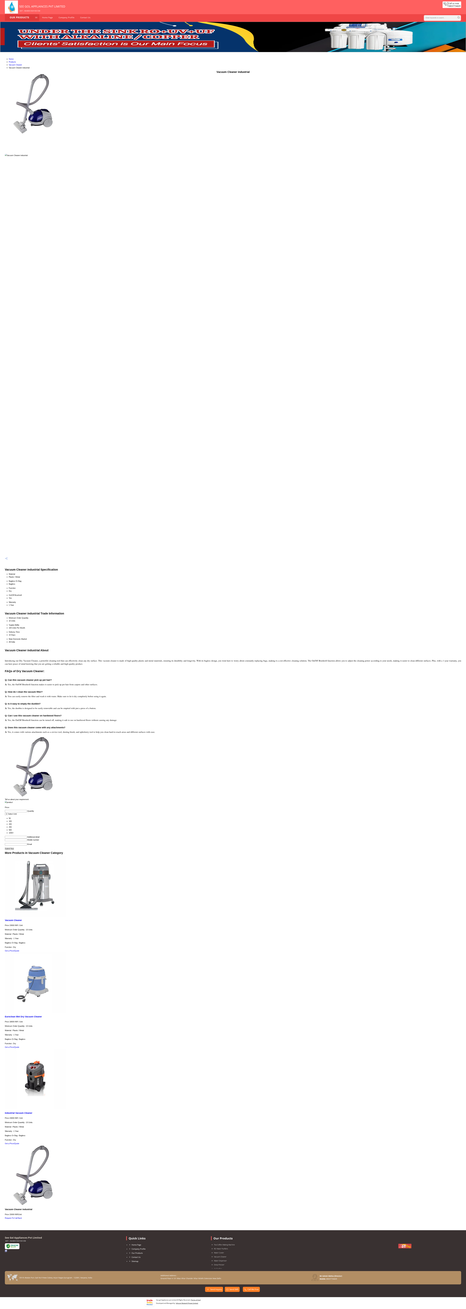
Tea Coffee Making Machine (224, 1245)
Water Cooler (219, 1253)
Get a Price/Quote (12, 951)
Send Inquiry (216, 1289)
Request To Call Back (13, 1218)
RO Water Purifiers (221, 1249)
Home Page (47, 17)
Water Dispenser (220, 1261)
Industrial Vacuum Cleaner (18, 1113)
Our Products (19, 17)
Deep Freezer (219, 1265)
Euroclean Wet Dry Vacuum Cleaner (23, 1016)
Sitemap (135, 1261)
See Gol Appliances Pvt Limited (42, 8)
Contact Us (85, 17)
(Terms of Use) (196, 1300)
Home (11, 59)
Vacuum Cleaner (15, 65)
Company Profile (66, 17)
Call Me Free (253, 1289)
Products (12, 62)
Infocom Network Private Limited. (187, 1303)
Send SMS (233, 1289)
